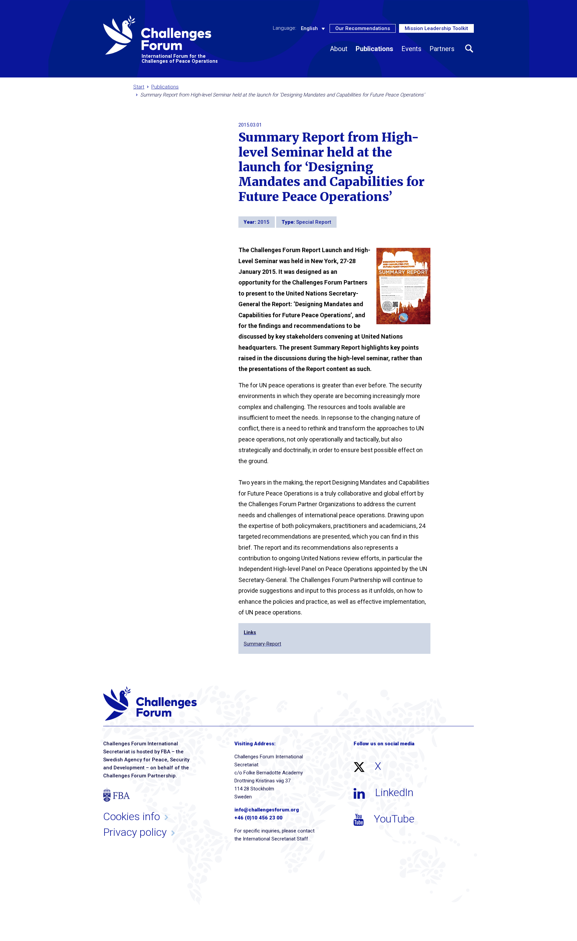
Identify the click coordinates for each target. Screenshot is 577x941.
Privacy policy (135, 832)
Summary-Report (262, 644)
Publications (374, 49)
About (339, 49)
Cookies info (131, 816)
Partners (441, 49)
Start (138, 87)
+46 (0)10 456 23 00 (258, 818)
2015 (263, 222)
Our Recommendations (362, 28)
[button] (469, 48)
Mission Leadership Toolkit (436, 28)
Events (411, 49)
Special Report (313, 222)
